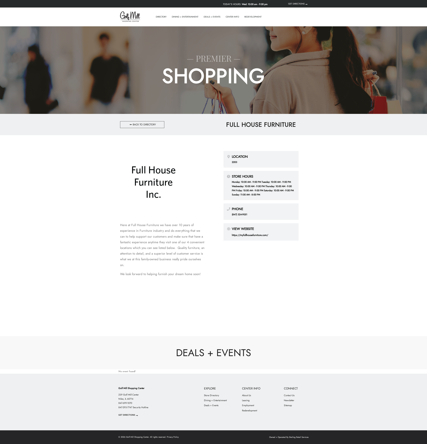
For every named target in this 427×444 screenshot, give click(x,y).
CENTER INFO (232, 16)
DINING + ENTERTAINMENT (185, 16)
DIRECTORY (161, 16)
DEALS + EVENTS (212, 16)
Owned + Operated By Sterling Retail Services (289, 437)
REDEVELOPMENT (253, 16)
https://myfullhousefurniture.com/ (250, 235)
